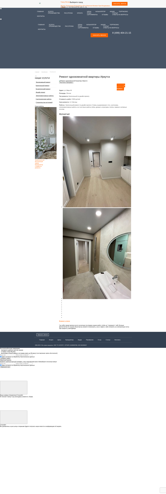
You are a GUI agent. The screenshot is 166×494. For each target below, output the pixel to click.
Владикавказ (106, 5)
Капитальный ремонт (42, 85)
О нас (89, 13)
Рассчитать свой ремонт (66, 82)
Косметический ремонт (43, 89)
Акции (80, 340)
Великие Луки (97, 5)
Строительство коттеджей (44, 102)
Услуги (50, 11)
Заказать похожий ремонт (121, 87)
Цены (59, 340)
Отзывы (105, 14)
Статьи (115, 13)
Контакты (41, 16)
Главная (40, 11)
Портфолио (123, 11)
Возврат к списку (64, 321)
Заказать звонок (119, 3)
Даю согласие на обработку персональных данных (18, 357)
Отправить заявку (5, 358)
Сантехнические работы (43, 99)
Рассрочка (68, 13)
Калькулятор (100, 11)
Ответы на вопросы (120, 14)
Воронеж (89, 5)
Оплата (80, 13)
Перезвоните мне (5, 367)
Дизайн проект (40, 92)
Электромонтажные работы (45, 95)
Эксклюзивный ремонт (43, 82)
